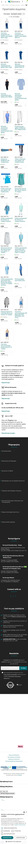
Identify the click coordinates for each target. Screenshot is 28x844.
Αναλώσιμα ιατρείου (15, 5)
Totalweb (19, 775)
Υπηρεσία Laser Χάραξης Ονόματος (11, 491)
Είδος (7, 5)
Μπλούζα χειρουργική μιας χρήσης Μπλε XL (19, 65)
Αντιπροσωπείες (6, 451)
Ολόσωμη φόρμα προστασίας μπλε (20, 279)
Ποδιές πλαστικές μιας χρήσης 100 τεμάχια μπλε (6, 190)
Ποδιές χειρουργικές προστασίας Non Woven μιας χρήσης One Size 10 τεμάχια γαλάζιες (7, 282)
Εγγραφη (23, 668)
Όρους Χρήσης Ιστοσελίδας (10, 674)
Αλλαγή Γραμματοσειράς (7, 793)
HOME (3, 5)
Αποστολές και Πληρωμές (9, 461)
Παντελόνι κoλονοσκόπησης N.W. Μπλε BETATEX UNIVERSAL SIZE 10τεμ (21, 314)
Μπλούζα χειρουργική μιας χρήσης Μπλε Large (6, 65)
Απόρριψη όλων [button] (20, 837)
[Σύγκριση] (11, 27)
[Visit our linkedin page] (16, 596)
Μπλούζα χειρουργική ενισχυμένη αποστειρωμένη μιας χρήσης (21, 97)
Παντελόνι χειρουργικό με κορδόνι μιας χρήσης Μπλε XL (20, 35)
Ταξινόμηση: (6, 14)
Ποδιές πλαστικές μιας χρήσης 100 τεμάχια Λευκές (20, 160)
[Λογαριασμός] (22, 1)
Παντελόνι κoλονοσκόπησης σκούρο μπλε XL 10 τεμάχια (6, 346)
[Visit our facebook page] (11, 596)
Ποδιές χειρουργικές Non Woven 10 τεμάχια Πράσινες (21, 220)
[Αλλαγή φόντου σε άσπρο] (3, 800)
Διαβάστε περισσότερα (20, 824)
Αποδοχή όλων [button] (7, 837)
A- (1, 791)
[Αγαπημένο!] (11, 24)
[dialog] (14, 827)
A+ (4, 791)
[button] (14, 841)
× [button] (26, 812)
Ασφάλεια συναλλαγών (14, 759)
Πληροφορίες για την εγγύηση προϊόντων (13, 481)
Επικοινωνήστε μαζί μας (8, 522)
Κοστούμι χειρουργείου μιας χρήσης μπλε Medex (6, 95)
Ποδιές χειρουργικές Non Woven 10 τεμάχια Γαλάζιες (7, 220)
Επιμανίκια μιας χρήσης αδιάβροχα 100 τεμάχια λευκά (20, 128)
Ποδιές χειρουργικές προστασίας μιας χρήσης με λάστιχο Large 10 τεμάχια (21, 250)
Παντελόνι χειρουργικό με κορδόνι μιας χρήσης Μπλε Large (6, 35)
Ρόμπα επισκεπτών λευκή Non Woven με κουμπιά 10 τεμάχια (6, 313)
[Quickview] (11, 20)
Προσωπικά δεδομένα (14, 755)
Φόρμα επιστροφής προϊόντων (10, 512)
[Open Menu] (1, 1)
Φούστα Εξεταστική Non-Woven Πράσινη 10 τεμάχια (20, 190)
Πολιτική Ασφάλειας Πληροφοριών (14, 761)
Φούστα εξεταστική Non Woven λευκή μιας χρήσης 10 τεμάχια (6, 250)
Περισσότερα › (6, 382)
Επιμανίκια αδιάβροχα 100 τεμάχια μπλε (5, 160)
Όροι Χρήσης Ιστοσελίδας (14, 757)
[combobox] (24, 812)
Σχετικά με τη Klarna (7, 471)
